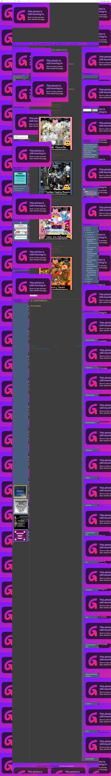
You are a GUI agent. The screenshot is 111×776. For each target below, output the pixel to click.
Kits (86, 562)
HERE (55, 112)
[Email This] (31, 295)
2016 (87, 228)
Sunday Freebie (90, 758)
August (89, 279)
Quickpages (89, 589)
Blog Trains (89, 367)
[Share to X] (34, 295)
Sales (87, 617)
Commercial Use (63, 43)
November (90, 232)
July (88, 281)
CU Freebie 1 (89, 268)
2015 (87, 230)
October (89, 234)
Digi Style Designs (90, 422)
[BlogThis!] (32, 295)
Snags (87, 731)
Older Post (77, 346)
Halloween (88, 505)
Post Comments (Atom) (44, 348)
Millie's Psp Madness (66, 766)
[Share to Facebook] (36, 295)
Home (34, 43)
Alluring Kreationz (47, 43)
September (90, 237)
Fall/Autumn (89, 450)
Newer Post (34, 346)
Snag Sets (88, 703)
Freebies (75, 43)
